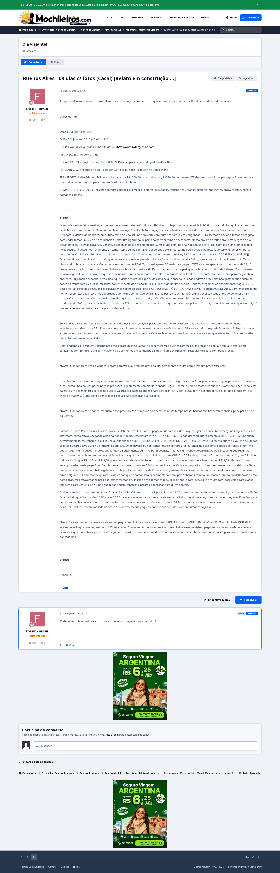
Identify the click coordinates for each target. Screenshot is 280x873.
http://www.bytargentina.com (135, 147)
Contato (52, 866)
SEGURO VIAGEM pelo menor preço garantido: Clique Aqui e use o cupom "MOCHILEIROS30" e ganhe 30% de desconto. (93, 4)
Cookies (65, 866)
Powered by (245, 866)
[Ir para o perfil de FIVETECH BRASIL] (37, 96)
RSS (77, 866)
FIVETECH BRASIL (37, 109)
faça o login (112, 734)
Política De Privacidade (32, 866)
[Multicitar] (60, 645)
